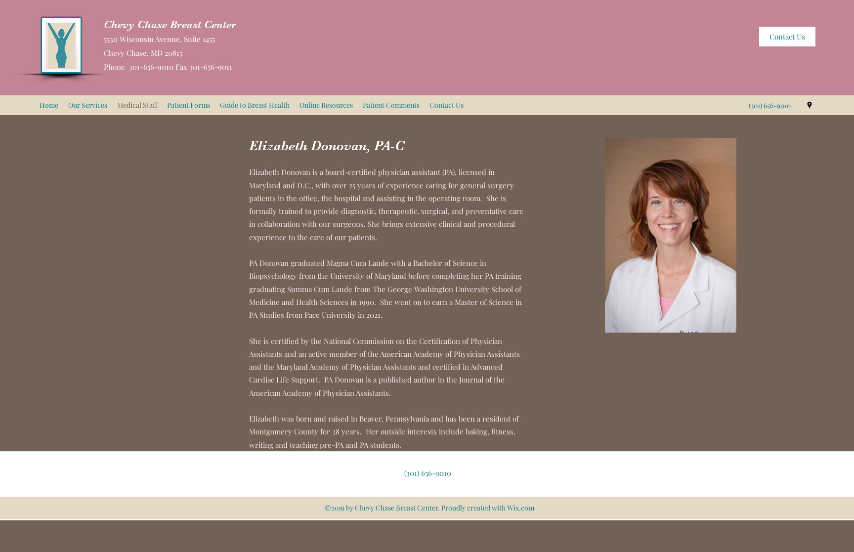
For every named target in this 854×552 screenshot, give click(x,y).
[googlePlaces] (809, 105)
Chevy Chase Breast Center (170, 24)
